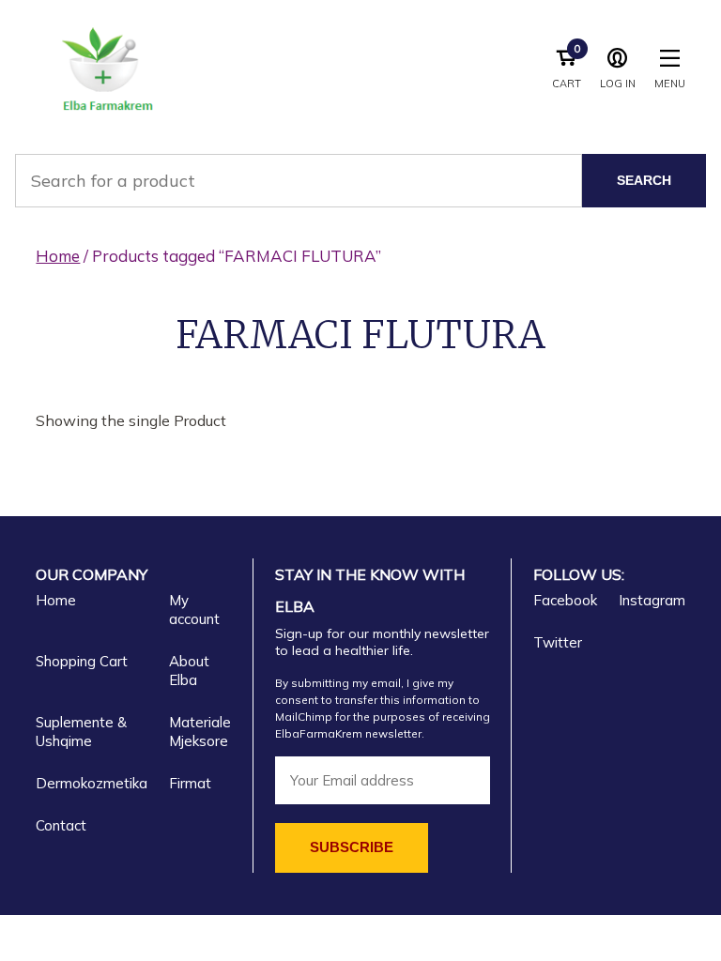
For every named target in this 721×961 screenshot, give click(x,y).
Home (58, 256)
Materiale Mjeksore (200, 731)
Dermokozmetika (91, 783)
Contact (61, 825)
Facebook (565, 600)
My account (194, 609)
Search (644, 180)
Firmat (190, 783)
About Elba (189, 670)
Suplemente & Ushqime (81, 731)
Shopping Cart (82, 661)
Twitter (557, 642)
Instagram (652, 600)
